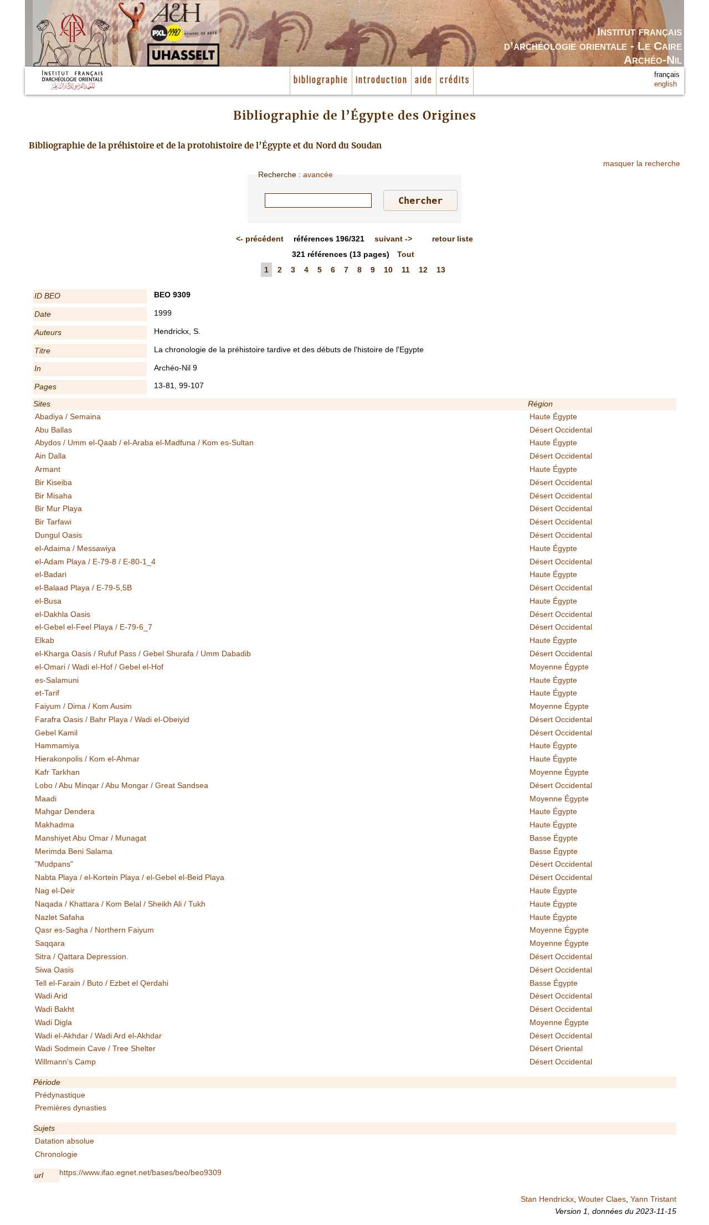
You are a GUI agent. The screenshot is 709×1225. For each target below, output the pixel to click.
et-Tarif (47, 692)
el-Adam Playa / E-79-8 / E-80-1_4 (95, 561)
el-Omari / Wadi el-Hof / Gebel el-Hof (99, 666)
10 (388, 269)
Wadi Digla (53, 1022)
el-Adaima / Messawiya (75, 548)
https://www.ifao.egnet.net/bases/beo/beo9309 (140, 1172)
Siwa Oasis (54, 969)
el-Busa (48, 600)
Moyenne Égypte (559, 666)
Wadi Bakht (54, 1009)
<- (260, 238)
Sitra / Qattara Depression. (82, 956)
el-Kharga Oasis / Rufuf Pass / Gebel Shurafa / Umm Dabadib (143, 653)
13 (440, 269)
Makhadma (54, 824)
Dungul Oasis (58, 535)
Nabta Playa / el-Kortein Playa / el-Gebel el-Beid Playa (129, 877)
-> (393, 238)
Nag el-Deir (55, 890)
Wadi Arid (51, 995)
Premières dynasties (70, 1107)
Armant (47, 469)
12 (423, 269)
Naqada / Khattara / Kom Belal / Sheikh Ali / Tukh (120, 903)
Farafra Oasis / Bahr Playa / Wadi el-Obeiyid (112, 719)
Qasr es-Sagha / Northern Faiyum (94, 929)
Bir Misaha (53, 495)
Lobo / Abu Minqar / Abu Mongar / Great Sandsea (121, 785)
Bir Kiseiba (53, 482)
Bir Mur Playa (58, 508)
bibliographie (321, 80)
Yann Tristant (653, 1199)
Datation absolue (64, 1140)
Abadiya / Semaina (68, 416)
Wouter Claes (602, 1199)
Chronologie (56, 1154)
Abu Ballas (53, 429)
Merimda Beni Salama (73, 851)
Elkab (44, 640)
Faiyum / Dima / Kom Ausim (83, 706)
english (665, 84)
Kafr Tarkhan (57, 772)
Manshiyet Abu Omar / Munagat (90, 837)
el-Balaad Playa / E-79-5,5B (83, 587)
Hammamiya (57, 745)
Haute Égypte (553, 416)
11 (406, 269)
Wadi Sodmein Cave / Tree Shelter (95, 1048)
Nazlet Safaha (59, 917)
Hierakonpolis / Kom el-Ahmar (87, 758)
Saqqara (50, 943)
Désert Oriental (556, 1048)
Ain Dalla (50, 455)
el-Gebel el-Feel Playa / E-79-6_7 (93, 626)
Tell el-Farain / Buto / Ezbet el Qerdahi (101, 983)
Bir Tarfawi (53, 521)
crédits (455, 80)
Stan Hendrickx (547, 1199)
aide (424, 80)
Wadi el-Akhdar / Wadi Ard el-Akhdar (98, 1035)
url (38, 1175)
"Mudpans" (54, 863)
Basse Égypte (554, 837)
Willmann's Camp (65, 1061)
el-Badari (50, 574)
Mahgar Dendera (65, 811)
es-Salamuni (57, 680)
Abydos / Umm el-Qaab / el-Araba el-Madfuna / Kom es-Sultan (144, 442)
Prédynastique (60, 1094)
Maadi (45, 798)
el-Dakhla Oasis (62, 614)
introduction (382, 80)
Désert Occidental (561, 429)
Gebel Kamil (56, 732)
